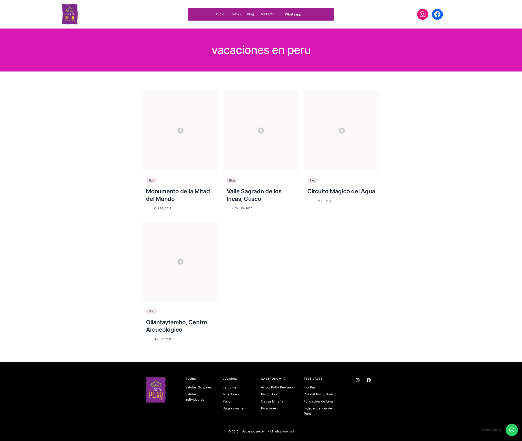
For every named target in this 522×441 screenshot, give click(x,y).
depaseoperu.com (254, 431)
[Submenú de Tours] (241, 14)
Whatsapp (293, 14)
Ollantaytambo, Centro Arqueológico (176, 326)
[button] (512, 430)
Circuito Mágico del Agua (341, 191)
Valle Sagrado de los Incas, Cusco (254, 195)
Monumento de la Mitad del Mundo (178, 195)
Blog (151, 180)
